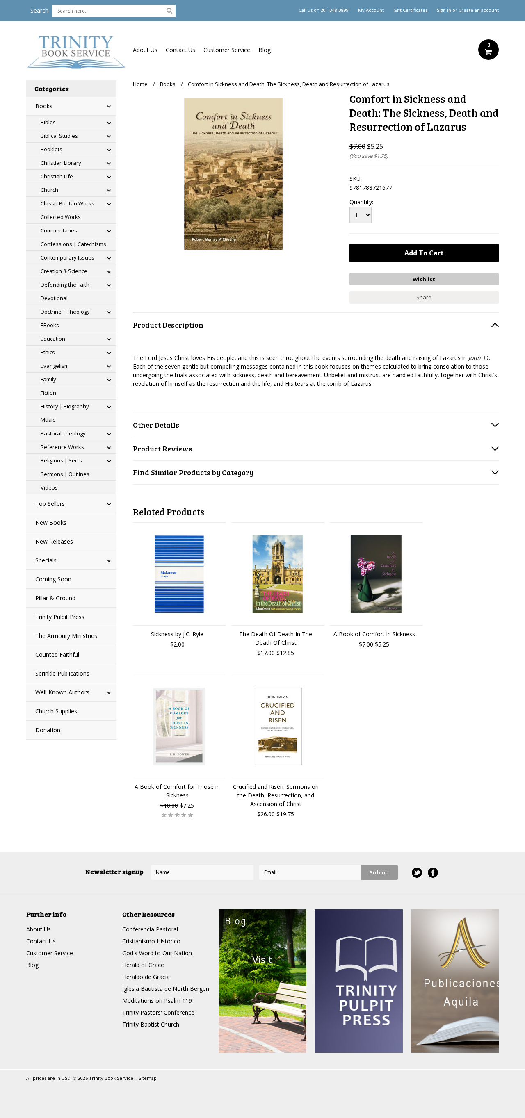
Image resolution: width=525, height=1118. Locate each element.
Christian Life (57, 176)
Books (43, 106)
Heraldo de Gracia (146, 977)
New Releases (54, 541)
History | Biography (65, 406)
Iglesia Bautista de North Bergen (165, 989)
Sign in (444, 10)
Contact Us (180, 50)
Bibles (48, 122)
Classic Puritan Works (67, 203)
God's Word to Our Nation (157, 953)
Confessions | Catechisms (73, 244)
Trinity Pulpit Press (59, 617)
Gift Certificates (410, 10)
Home (140, 84)
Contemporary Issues (67, 257)
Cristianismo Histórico (151, 941)
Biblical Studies (59, 135)
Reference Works (62, 447)
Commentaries (59, 230)
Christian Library (61, 162)
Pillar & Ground (55, 598)
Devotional (54, 298)
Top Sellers (50, 504)
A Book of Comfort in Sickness (374, 634)
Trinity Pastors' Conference (158, 1012)
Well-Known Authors (62, 692)
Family (48, 379)
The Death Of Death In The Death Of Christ (275, 638)
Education (53, 338)
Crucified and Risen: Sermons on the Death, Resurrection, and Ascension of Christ (276, 795)
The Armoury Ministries (66, 636)
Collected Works (61, 217)
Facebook (433, 873)
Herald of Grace (143, 965)
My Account (371, 10)
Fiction (48, 392)
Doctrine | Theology (65, 311)
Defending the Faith (65, 284)
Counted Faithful (57, 654)
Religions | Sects (61, 460)
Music (48, 420)
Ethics (48, 352)
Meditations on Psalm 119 (157, 1000)
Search (39, 10)
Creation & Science (64, 271)
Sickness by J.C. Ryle (177, 634)
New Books (50, 522)
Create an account (479, 10)
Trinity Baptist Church (150, 1024)
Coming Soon (53, 579)
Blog (264, 50)
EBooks (50, 325)
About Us (145, 50)
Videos (49, 487)
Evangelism (55, 365)
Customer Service (226, 50)
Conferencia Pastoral (150, 929)
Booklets (51, 149)
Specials (46, 560)
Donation (47, 730)
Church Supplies (56, 711)
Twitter (417, 873)
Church (49, 190)
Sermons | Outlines (65, 474)
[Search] (169, 10)
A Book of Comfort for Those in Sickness (177, 791)
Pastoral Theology (63, 433)
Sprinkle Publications (62, 673)
